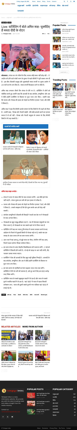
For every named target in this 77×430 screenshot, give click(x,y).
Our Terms (62, 428)
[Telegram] (29, 38)
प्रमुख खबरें (21, 5)
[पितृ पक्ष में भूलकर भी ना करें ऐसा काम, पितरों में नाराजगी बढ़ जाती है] (25, 356)
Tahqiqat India (7, 33)
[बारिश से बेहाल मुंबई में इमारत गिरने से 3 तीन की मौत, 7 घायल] (57, 31)
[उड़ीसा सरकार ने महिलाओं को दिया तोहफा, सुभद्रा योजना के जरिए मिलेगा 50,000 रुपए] (8, 356)
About (39, 1)
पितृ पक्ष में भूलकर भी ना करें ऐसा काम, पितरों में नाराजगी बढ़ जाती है (25, 364)
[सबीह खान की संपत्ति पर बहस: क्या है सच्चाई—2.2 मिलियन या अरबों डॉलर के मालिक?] (8, 335)
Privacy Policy (53, 428)
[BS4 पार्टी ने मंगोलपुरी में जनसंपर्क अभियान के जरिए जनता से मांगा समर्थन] (42, 335)
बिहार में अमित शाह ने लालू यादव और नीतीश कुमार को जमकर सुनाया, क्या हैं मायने (42, 364)
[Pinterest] (34, 38)
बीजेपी (31, 294)
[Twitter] (70, 1)
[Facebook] (67, 1)
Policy (43, 1)
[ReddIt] (38, 38)
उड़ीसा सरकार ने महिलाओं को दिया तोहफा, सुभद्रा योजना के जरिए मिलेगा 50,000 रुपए (8, 364)
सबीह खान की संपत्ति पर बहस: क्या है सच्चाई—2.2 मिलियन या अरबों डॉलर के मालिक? (8, 344)
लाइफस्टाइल (44, 5)
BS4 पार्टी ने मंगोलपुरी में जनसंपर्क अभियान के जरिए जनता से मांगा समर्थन (41, 344)
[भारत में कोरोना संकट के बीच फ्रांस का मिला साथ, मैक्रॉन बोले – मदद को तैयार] (57, 57)
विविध (58, 5)
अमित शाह (9, 294)
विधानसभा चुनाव (44, 294)
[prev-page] (2, 370)
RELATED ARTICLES (10, 326)
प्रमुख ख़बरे (9, 17)
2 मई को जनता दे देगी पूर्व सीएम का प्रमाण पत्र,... (58, 111)
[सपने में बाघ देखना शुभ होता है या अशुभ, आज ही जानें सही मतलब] (31, 411)
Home (33, 1)
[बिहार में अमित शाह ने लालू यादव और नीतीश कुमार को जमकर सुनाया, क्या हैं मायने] (42, 356)
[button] (64, 1)
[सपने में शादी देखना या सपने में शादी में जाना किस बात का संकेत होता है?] (31, 403)
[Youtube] (74, 1)
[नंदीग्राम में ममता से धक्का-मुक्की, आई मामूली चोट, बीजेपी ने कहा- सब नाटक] (58, 87)
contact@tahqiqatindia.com (10, 412)
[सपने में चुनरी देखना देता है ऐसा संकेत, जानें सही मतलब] (31, 395)
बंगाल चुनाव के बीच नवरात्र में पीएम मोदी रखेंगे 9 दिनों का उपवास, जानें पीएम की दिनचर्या (11, 318)
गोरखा (14, 294)
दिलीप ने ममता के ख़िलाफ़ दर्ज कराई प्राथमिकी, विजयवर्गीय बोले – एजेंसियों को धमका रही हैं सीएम (37, 150)
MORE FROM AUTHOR (32, 326)
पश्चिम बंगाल (25, 294)
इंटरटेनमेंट (35, 5)
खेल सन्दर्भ (65, 5)
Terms (48, 1)
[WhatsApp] (24, 38)
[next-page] (6, 370)
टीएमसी (19, 294)
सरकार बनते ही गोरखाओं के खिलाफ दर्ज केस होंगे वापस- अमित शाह (13, 148)
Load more (63, 72)
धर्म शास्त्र (52, 5)
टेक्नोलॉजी (21, 11)
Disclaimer (45, 428)
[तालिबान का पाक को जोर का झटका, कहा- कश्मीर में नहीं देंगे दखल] (57, 39)
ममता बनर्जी (36, 294)
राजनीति (28, 5)
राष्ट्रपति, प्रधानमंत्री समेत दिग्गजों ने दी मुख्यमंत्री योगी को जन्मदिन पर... (68, 47)
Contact (54, 1)
